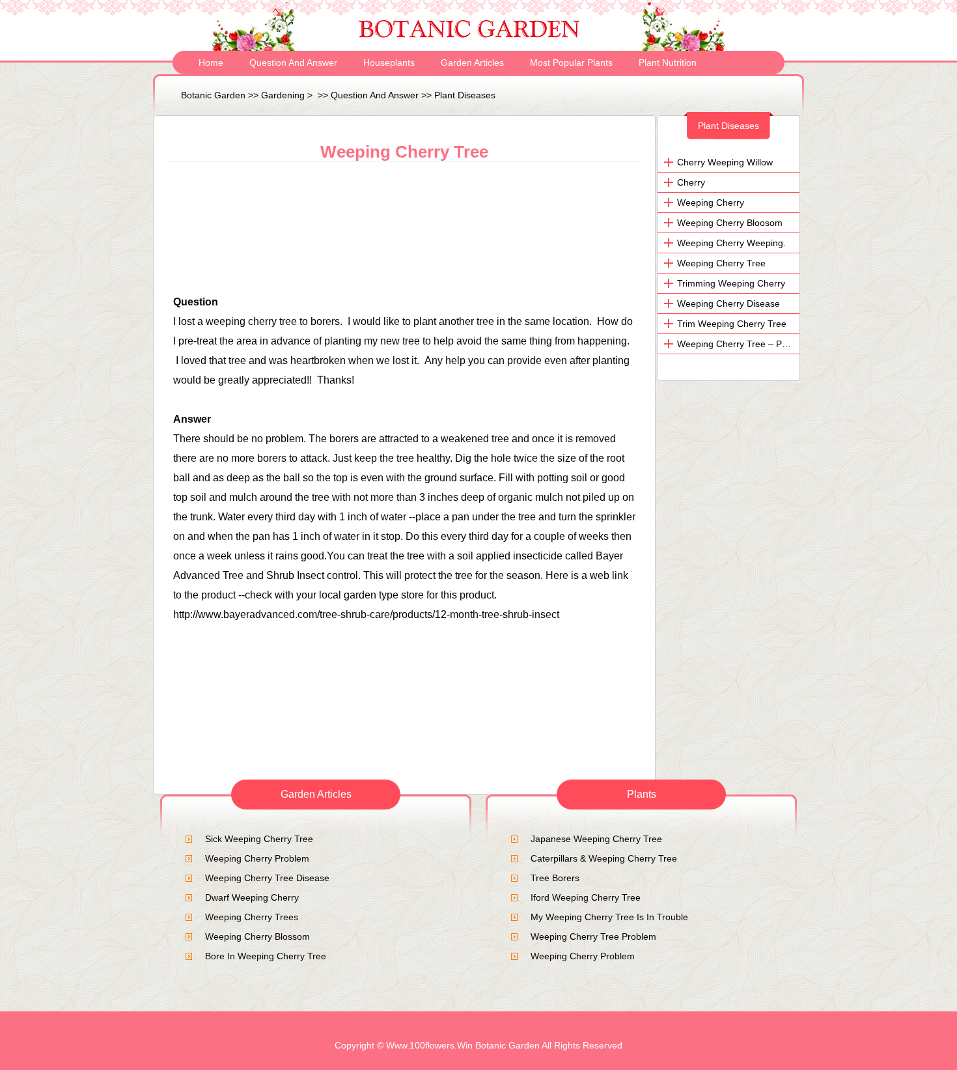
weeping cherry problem (583, 956)
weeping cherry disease (728, 303)
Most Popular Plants (571, 62)
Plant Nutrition (668, 62)
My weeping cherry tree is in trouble (609, 917)
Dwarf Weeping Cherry (252, 897)
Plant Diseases (464, 95)
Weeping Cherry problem (257, 858)
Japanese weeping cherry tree (596, 839)
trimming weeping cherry (731, 283)
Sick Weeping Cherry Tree (259, 839)
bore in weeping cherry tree (265, 956)
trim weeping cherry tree (731, 323)
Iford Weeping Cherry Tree (586, 897)
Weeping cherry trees (251, 917)
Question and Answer (293, 62)
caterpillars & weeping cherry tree (604, 858)
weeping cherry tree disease (267, 878)
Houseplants (389, 62)
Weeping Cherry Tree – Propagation (751, 344)
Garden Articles (472, 62)
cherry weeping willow (725, 162)
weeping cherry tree (721, 263)
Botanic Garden (213, 95)
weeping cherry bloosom (730, 223)
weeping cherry (710, 202)
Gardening (283, 95)
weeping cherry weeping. (731, 243)
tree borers (555, 878)
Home (211, 62)
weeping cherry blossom (257, 936)
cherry (691, 182)
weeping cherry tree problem (593, 936)
